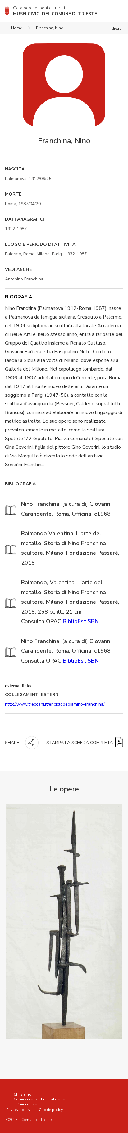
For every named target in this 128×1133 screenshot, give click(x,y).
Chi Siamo (22, 1094)
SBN (93, 621)
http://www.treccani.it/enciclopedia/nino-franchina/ (55, 704)
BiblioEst (74, 621)
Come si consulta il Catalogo (39, 1099)
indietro (115, 28)
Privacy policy (18, 1109)
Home (16, 27)
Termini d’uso (25, 1104)
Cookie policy (51, 1109)
